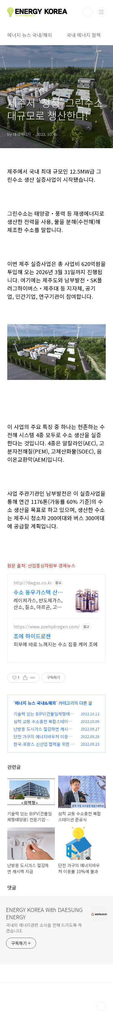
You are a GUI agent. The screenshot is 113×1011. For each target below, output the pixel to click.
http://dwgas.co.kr (33, 582)
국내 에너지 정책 (84, 34)
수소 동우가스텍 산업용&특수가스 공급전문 (38, 592)
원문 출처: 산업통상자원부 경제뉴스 (41, 565)
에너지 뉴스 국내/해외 (29, 34)
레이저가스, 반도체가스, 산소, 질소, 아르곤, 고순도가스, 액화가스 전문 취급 (38, 603)
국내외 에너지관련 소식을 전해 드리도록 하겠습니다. (44, 928)
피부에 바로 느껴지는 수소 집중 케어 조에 (56, 643)
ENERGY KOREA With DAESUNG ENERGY (44, 913)
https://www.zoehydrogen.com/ (47, 626)
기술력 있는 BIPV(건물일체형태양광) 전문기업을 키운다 (44, 717)
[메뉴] (101, 11)
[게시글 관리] (32, 677)
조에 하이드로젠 (32, 636)
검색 (87, 12)
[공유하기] (25, 677)
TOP (101, 1006)
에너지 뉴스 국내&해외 (35, 703)
